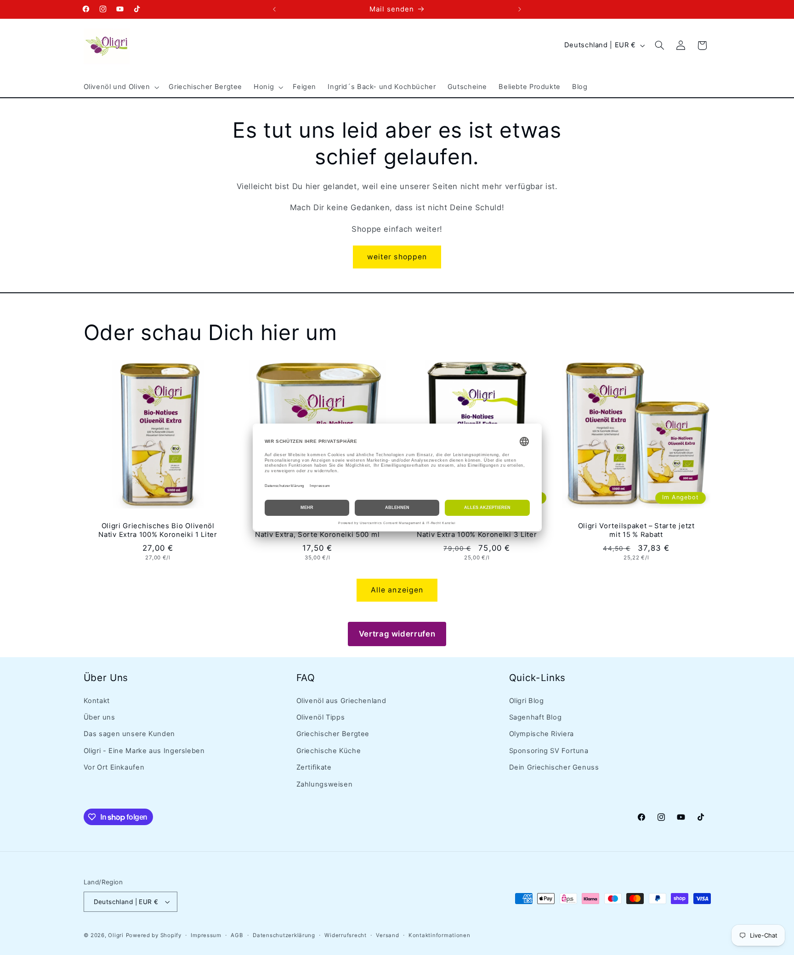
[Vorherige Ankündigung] (274, 9)
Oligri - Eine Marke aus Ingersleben (144, 751)
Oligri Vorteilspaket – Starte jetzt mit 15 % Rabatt (636, 529)
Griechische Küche (328, 751)
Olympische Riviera (541, 734)
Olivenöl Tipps (320, 717)
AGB (237, 935)
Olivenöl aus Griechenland (341, 701)
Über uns (99, 717)
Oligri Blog (526, 701)
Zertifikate (314, 767)
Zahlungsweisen (324, 784)
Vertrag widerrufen (397, 633)
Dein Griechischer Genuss (554, 767)
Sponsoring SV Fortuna (549, 751)
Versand (387, 935)
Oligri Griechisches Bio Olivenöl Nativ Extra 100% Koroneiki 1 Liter (157, 529)
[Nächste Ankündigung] (520, 9)
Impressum (206, 935)
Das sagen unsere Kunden (130, 734)
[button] (120, 87)
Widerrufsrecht (345, 935)
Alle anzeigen (397, 590)
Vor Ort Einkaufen (114, 767)
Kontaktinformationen (439, 935)
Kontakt (97, 701)
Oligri (115, 935)
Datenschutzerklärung (284, 935)
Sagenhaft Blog (535, 717)
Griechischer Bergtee (333, 734)
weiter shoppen (397, 256)
